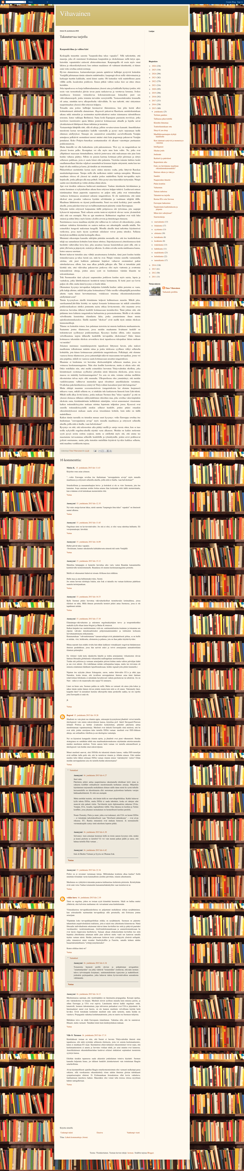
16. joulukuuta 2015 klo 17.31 (94, 1035)
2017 (154, 100)
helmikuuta (159, 256)
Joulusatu (157, 154)
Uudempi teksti (67, 1132)
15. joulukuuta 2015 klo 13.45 (88, 522)
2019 (154, 92)
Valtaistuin (158, 187)
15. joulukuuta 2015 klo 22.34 (88, 870)
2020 (154, 89)
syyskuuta (158, 229)
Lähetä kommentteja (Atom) (76, 1137)
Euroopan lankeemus (162, 203)
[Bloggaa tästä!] (102, 451)
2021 (154, 85)
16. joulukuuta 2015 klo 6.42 (95, 850)
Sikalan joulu (159, 150)
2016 (154, 104)
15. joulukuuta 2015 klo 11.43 (88, 467)
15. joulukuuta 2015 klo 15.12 (88, 561)
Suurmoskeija (159, 216)
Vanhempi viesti (133, 1132)
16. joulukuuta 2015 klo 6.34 (95, 963)
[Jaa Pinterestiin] (110, 451)
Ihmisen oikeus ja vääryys (164, 172)
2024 (154, 73)
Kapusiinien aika (160, 162)
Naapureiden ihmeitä (162, 179)
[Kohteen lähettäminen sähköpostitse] (99, 451)
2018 (154, 96)
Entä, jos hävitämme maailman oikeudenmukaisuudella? (166, 167)
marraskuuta (159, 221)
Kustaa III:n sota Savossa (164, 199)
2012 (154, 272)
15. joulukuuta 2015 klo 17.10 (88, 618)
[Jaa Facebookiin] (107, 451)
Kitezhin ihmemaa (161, 122)
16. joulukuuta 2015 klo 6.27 (95, 775)
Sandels (157, 176)
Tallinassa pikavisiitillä (163, 118)
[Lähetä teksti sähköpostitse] (95, 451)
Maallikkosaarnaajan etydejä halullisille (165, 135)
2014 (154, 265)
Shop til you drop (161, 130)
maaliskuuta (159, 252)
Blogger (150, 1152)
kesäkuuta (158, 241)
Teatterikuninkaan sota (163, 126)
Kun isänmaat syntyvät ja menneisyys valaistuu (169, 141)
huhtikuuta (158, 248)
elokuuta (158, 233)
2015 (154, 108)
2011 (154, 276)
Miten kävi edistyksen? (163, 213)
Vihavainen (75, 13)
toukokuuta (159, 244)
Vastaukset (74, 770)
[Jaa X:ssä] (105, 451)
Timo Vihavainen (172, 288)
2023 (154, 77)
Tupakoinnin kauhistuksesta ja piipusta (166, 208)
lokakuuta (158, 225)
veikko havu (72, 897)
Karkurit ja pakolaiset (162, 158)
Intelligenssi (158, 146)
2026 (154, 65)
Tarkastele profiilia (170, 292)
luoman (130, 1152)
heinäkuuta (159, 237)
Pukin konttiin (159, 183)
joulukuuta (158, 111)
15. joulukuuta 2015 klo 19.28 (86, 715)
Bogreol (70, 715)
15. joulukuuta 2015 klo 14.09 (88, 541)
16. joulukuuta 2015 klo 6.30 (95, 832)
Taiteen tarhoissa (160, 191)
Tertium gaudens (160, 115)
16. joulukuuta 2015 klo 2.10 (89, 897)
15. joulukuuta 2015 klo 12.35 (88, 503)
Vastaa (69, 494)
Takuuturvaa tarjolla (162, 195)
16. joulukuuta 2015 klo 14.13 (88, 994)
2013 (154, 269)
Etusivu (100, 1132)
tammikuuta (159, 260)
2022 (154, 81)
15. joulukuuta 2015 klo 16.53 (88, 596)
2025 (154, 69)
